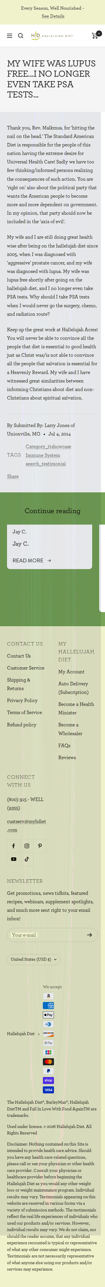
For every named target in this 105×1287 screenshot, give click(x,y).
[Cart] (95, 36)
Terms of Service (24, 712)
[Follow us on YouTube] (13, 859)
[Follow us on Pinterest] (39, 846)
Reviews (67, 757)
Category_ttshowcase (48, 446)
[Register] (89, 935)
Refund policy (21, 724)
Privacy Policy (22, 700)
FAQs (64, 745)
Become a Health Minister (76, 708)
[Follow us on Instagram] (26, 846)
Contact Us (19, 655)
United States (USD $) (31, 959)
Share (13, 476)
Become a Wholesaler (70, 729)
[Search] (20, 35)
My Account (71, 671)
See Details (53, 16)
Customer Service (25, 667)
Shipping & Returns (18, 684)
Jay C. (19, 532)
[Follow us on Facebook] (13, 846)
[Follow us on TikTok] (26, 859)
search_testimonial (46, 463)
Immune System (43, 455)
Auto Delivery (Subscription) (73, 688)
